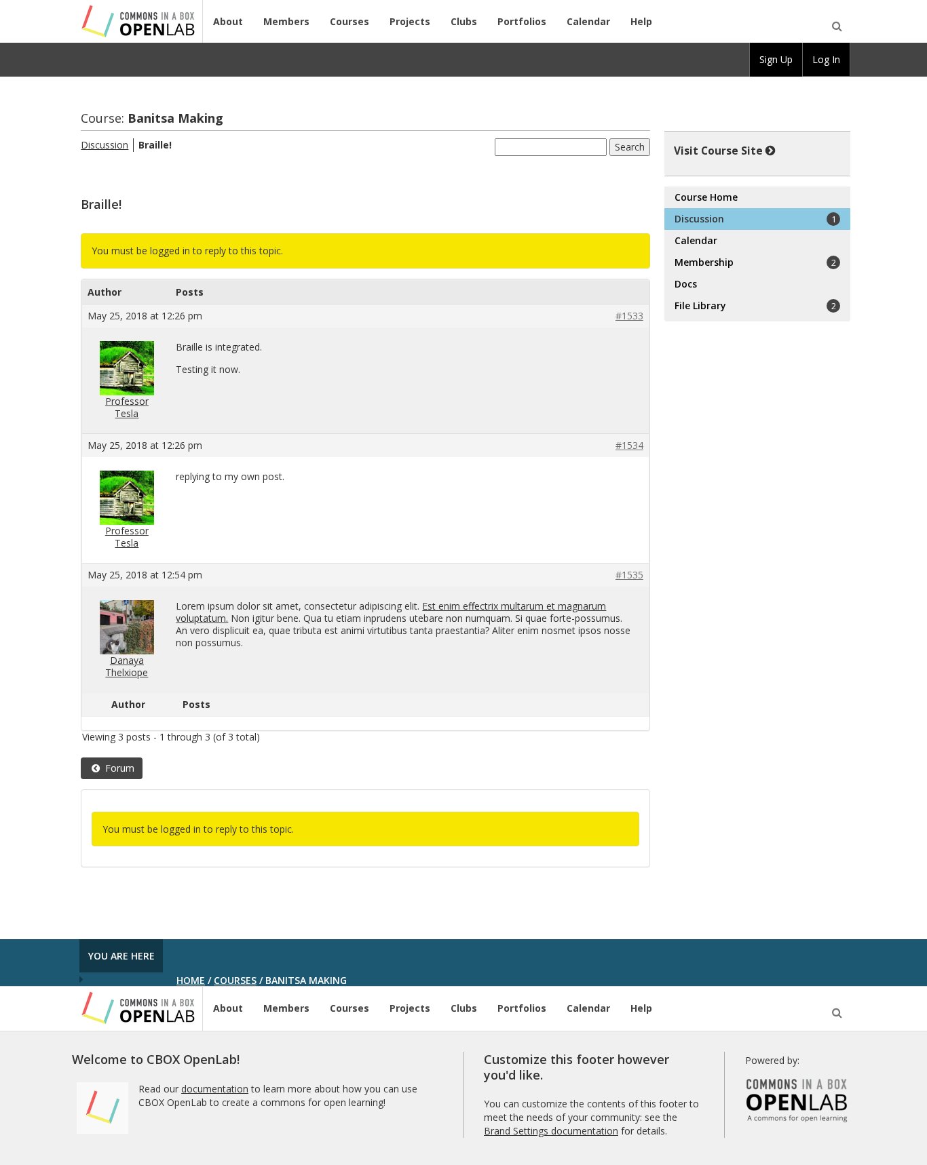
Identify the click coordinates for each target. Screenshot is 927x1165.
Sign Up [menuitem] (776, 59)
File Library (755, 305)
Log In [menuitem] (826, 59)
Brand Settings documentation (551, 1130)
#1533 (629, 316)
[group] (776, 60)
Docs (686, 283)
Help (641, 21)
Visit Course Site (718, 151)
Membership (755, 262)
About (228, 21)
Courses (349, 21)
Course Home (706, 197)
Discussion (104, 144)
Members (286, 21)
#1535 (629, 575)
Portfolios (521, 21)
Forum (118, 768)
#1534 (629, 445)
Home (190, 980)
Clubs (464, 21)
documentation (214, 1088)
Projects (410, 21)
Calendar (588, 21)
